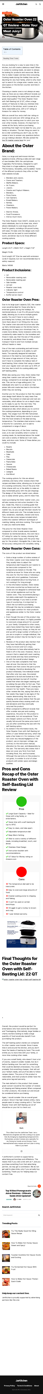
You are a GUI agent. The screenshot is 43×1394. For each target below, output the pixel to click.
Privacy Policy (9, 1386)
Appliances (7, 13)
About (36, 1386)
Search (39, 1215)
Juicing (9, 1199)
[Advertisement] (15, 1337)
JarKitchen (21, 4)
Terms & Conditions (24, 1386)
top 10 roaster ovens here (12, 140)
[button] (3, 4)
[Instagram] (21, 1151)
